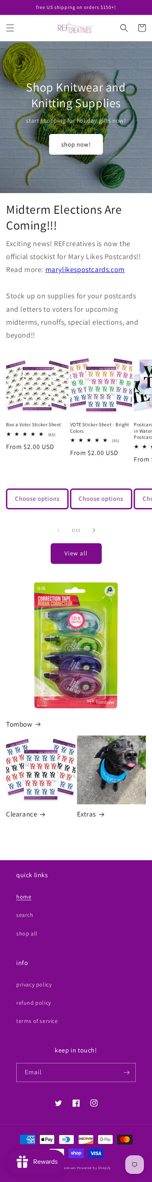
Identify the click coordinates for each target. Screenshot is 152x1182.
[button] (10, 28)
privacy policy (33, 984)
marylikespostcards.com (85, 269)
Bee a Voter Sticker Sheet (33, 424)
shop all (27, 933)
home (23, 896)
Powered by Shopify (94, 1167)
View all (76, 553)
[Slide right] (94, 530)
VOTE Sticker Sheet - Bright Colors (99, 427)
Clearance (21, 814)
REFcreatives (64, 1167)
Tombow (19, 724)
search (25, 914)
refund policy (33, 1002)
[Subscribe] (126, 1072)
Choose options (37, 498)
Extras (86, 814)
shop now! (76, 144)
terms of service (37, 1021)
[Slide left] (58, 530)
